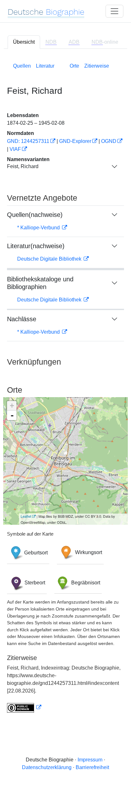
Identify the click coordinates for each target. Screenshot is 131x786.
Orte (74, 66)
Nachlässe (21, 319)
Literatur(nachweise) (36, 245)
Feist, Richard (22, 166)
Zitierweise (96, 66)
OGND (108, 141)
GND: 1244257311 (28, 141)
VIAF (15, 149)
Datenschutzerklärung (47, 767)
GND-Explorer (75, 141)
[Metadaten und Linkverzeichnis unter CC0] (24, 707)
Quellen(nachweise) (35, 214)
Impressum (90, 759)
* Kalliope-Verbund (39, 227)
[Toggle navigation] (114, 11)
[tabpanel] (65, 386)
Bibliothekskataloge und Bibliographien (40, 283)
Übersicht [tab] (24, 42)
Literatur (45, 66)
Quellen (22, 66)
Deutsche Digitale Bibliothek (50, 259)
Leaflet (26, 516)
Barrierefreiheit (92, 767)
